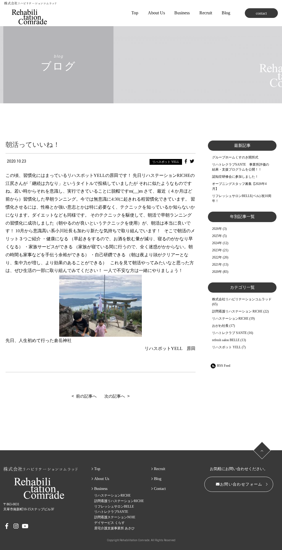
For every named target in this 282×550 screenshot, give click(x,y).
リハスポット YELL (165, 161)
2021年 (217, 264)
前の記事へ (86, 396)
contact (261, 13)
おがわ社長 (220, 326)
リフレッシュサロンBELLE (114, 506)
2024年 (217, 243)
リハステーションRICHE (230, 318)
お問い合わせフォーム (241, 484)
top (134, 12)
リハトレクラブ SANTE (229, 333)
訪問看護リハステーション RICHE (237, 311)
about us (156, 12)
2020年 (217, 272)
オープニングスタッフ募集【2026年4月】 (239, 186)
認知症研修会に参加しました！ (235, 177)
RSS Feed (223, 366)
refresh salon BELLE (226, 340)
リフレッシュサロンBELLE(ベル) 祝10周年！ (241, 198)
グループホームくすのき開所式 (235, 157)
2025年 (217, 236)
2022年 (217, 257)
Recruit (205, 12)
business (182, 12)
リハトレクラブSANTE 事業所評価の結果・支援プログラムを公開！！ (240, 167)
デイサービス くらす (109, 523)
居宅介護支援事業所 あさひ (114, 528)
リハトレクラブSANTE (111, 512)
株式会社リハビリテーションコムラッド (242, 299)
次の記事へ (114, 396)
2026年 (217, 229)
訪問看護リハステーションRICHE (119, 501)
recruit (159, 469)
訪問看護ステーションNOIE (114, 517)
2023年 (217, 250)
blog (226, 12)
